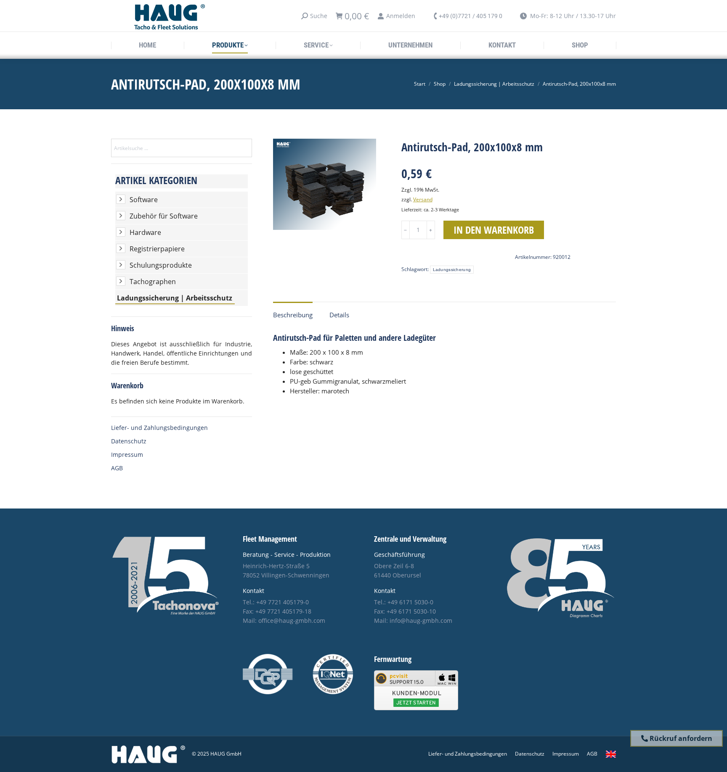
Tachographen (153, 281)
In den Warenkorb (494, 230)
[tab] (293, 311)
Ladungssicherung (452, 269)
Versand (422, 199)
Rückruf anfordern (680, 738)
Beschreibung (293, 315)
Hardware (145, 232)
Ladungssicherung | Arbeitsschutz (174, 298)
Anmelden (400, 16)
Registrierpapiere (157, 248)
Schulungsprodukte (161, 265)
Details (339, 315)
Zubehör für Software (164, 216)
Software (144, 199)
